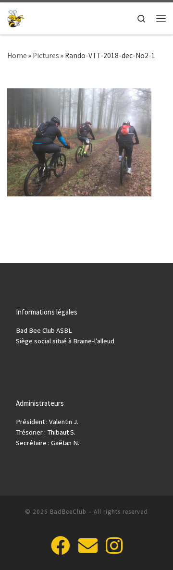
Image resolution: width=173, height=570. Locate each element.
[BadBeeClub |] (16, 17)
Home (17, 55)
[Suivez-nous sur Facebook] (60, 545)
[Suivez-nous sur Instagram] (114, 545)
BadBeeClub (68, 512)
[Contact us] (88, 545)
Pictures (46, 55)
